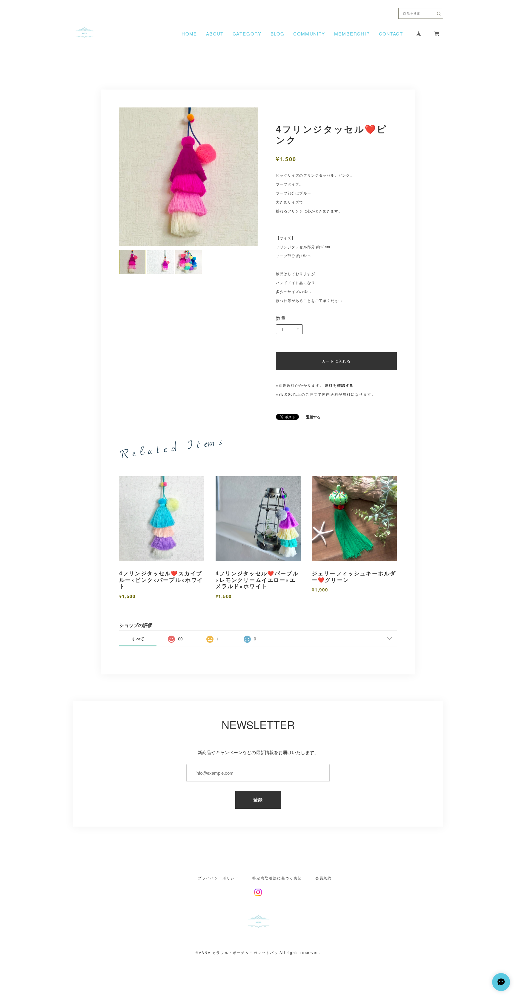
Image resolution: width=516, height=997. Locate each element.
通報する (313, 417)
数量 (281, 318)
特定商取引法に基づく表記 (277, 878)
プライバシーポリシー (218, 878)
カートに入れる (336, 360)
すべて (138, 639)
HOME (189, 33)
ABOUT (215, 33)
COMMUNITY (309, 33)
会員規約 (323, 878)
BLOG (277, 33)
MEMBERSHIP (352, 33)
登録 (258, 799)
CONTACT (391, 33)
